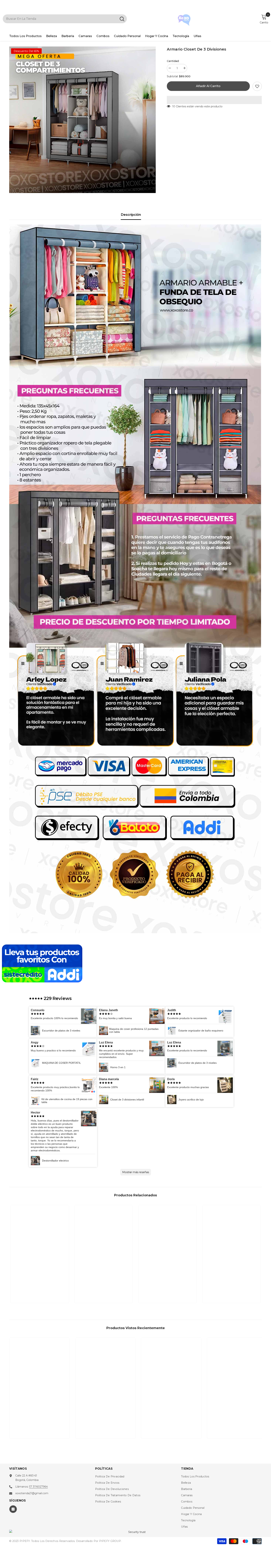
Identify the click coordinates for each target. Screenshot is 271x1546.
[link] (39, 1288)
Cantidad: (173, 61)
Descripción (131, 215)
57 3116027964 (38, 1486)
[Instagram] (13, 1509)
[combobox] (60, 18)
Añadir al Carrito (208, 86)
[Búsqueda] (65, 18)
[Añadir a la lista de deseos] (257, 86)
